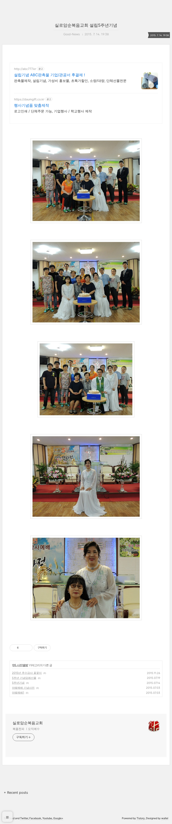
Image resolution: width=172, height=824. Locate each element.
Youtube (47, 818)
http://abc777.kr (25, 69)
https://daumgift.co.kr (29, 99)
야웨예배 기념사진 (23, 687)
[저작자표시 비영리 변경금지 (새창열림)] (56, 647)
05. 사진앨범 (20, 665)
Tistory (141, 818)
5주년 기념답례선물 (24, 677)
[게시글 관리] (27, 648)
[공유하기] (22, 648)
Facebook (35, 818)
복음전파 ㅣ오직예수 (26, 729)
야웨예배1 (18, 692)
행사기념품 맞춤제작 (31, 105)
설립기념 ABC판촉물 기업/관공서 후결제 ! (49, 75)
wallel (164, 818)
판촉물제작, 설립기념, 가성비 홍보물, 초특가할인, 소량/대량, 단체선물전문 (70, 81)
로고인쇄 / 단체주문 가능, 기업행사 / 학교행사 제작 (53, 111)
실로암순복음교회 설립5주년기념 (86, 25)
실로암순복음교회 (28, 723)
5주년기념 (18, 682)
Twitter (24, 818)
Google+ (58, 818)
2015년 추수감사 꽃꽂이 (27, 672)
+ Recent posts (16, 792)
